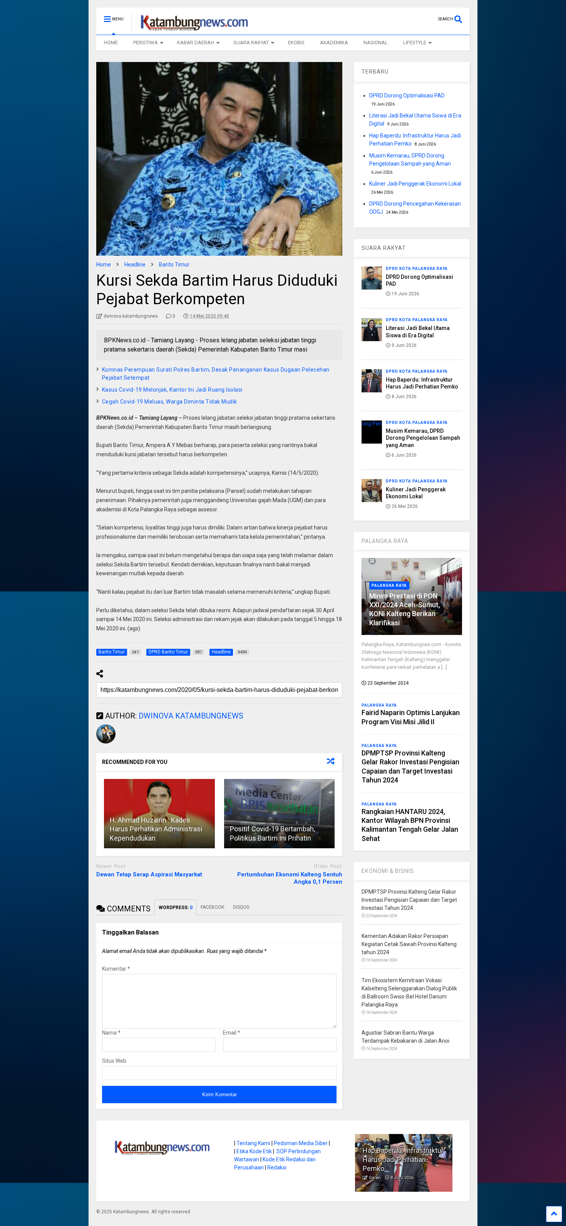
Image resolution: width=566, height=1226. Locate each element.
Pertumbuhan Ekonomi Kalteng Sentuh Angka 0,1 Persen (289, 878)
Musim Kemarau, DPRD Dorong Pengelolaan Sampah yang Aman (423, 438)
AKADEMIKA (334, 42)
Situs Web (114, 1061)
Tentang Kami (253, 1143)
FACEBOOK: (213, 907)
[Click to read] (279, 813)
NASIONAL (375, 42)
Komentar (116, 969)
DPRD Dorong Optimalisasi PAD (407, 95)
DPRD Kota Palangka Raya (417, 268)
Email (231, 1033)
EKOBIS (296, 42)
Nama (111, 1033)
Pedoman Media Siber (301, 1143)
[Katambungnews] (190, 29)
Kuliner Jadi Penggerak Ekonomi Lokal (415, 184)
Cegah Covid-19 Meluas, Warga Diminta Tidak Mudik (169, 402)
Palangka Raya (389, 585)
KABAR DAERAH (195, 42)
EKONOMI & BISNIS (388, 871)
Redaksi (276, 1167)
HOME (111, 42)
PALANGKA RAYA (385, 541)
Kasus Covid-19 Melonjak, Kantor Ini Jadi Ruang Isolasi (172, 390)
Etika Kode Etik (254, 1151)
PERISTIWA (145, 42)
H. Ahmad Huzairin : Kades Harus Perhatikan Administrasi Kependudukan (156, 829)
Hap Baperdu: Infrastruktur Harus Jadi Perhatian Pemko (403, 1159)
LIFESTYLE (414, 42)
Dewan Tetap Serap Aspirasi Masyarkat (149, 874)
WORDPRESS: (176, 907)
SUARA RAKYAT (251, 42)
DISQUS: (241, 907)
